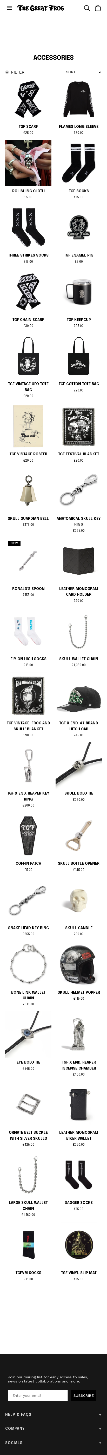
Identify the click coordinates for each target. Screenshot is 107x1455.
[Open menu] (10, 8)
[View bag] (98, 8)
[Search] (87, 8)
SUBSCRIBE (83, 1395)
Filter (15, 72)
